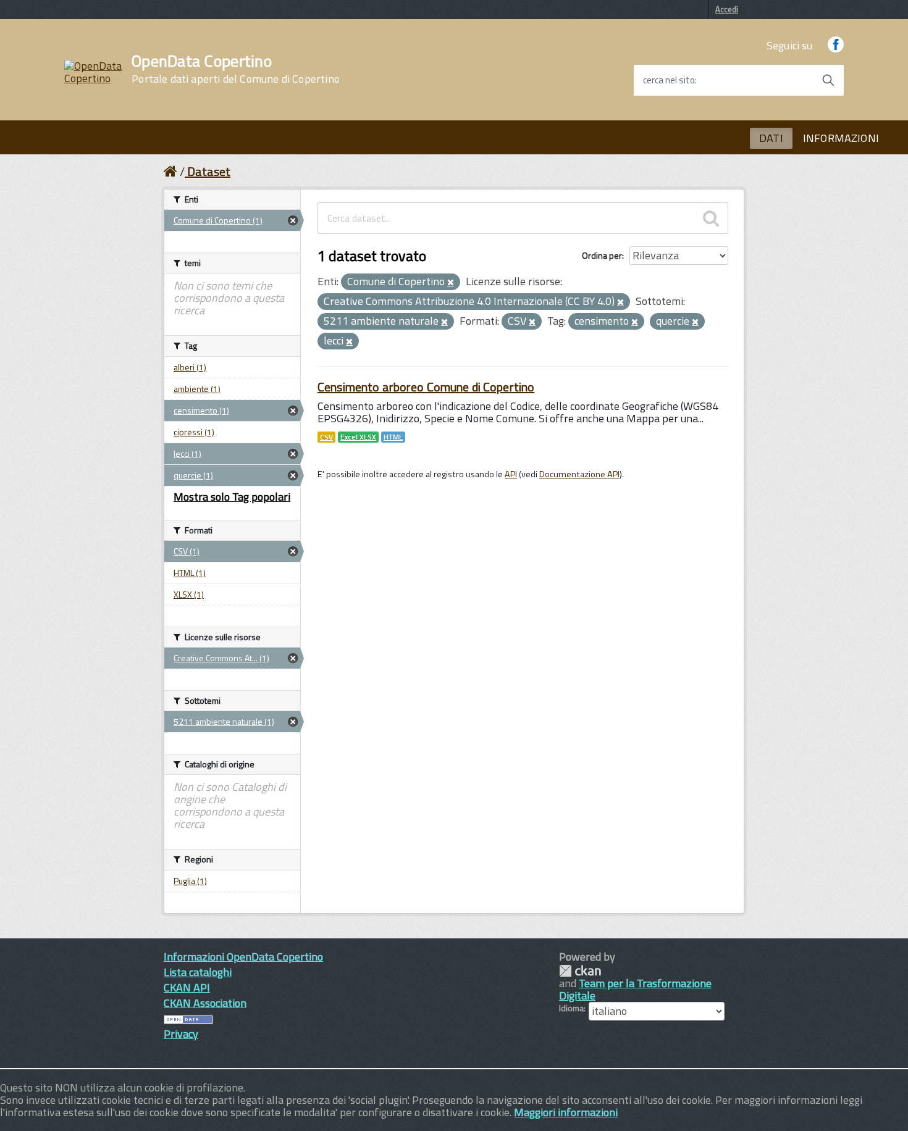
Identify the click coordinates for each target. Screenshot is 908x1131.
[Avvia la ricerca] (828, 80)
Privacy (181, 1033)
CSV (326, 437)
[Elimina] (450, 283)
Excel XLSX (358, 437)
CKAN (580, 970)
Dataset (208, 171)
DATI (771, 138)
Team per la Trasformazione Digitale (635, 989)
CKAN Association (205, 1003)
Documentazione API (579, 474)
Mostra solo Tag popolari (232, 496)
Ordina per (602, 255)
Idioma (571, 1008)
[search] (711, 218)
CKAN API (187, 987)
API (511, 474)
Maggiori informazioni (566, 1112)
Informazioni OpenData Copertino (243, 956)
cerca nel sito (669, 80)
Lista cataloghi (198, 972)
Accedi (726, 9)
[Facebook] (836, 45)
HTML (393, 437)
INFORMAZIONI (841, 138)
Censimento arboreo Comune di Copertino (425, 386)
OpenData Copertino (236, 69)
